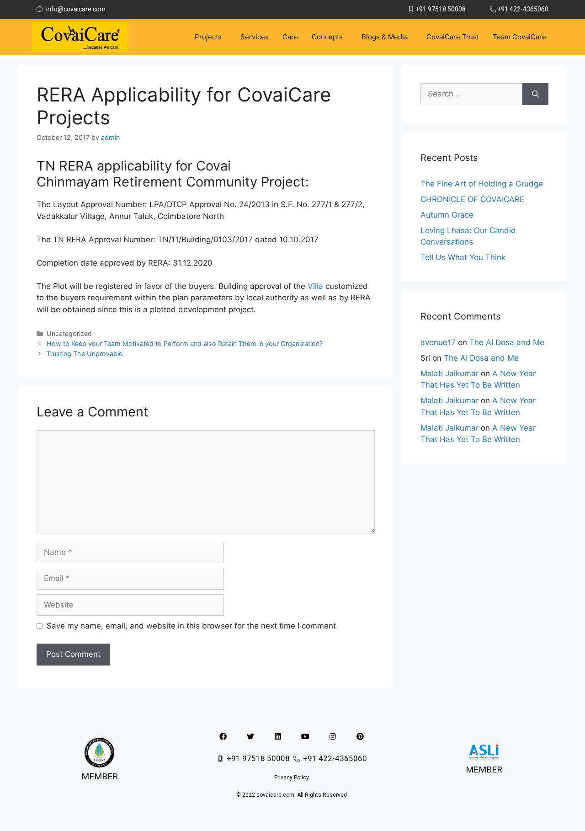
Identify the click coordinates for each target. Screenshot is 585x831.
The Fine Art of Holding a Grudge (481, 183)
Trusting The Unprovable (84, 353)
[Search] (535, 94)
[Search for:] (471, 94)
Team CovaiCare (519, 36)
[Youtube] (305, 736)
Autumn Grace (446, 214)
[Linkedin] (278, 736)
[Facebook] (223, 736)
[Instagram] (332, 736)
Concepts (327, 36)
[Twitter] (250, 736)
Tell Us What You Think (462, 257)
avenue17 (438, 342)
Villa (315, 286)
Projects (208, 36)
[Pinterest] (360, 736)
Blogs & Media (385, 36)
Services (254, 36)
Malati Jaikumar (449, 373)
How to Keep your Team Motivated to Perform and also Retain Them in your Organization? (185, 343)
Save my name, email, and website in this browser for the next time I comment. (192, 625)
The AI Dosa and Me (506, 342)
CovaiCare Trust (452, 36)
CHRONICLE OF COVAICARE (472, 199)
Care (290, 36)
